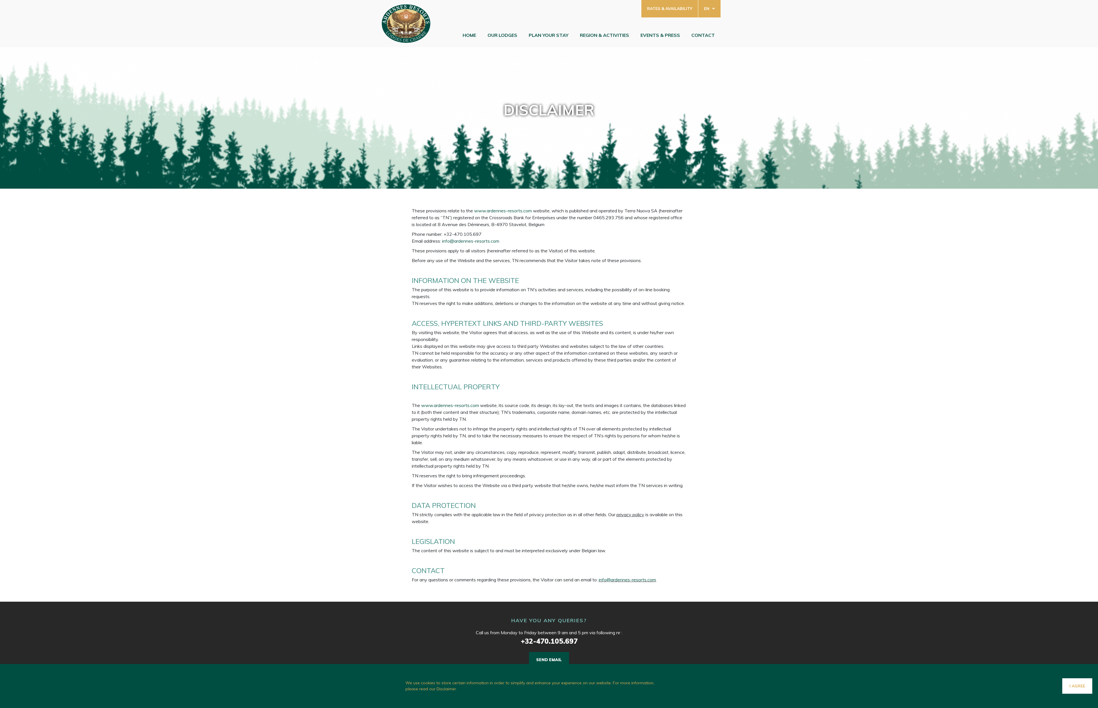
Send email (549, 659)
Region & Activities (604, 35)
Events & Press (660, 35)
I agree (1077, 686)
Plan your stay (548, 35)
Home (469, 35)
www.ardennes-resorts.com (503, 211)
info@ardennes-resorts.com (470, 241)
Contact (703, 35)
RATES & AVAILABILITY (669, 8)
